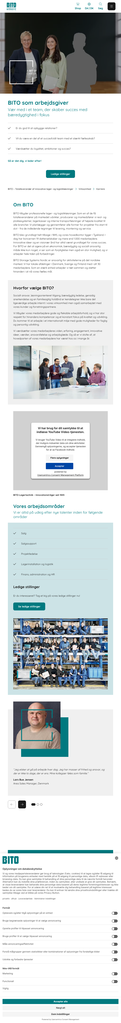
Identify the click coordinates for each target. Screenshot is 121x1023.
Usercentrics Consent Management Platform (60, 475)
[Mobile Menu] (111, 6)
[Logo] (14, 6)
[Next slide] (22, 804)
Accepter (59, 466)
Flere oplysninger (59, 457)
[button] (38, 804)
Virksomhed (85, 189)
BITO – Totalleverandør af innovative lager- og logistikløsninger (40, 189)
